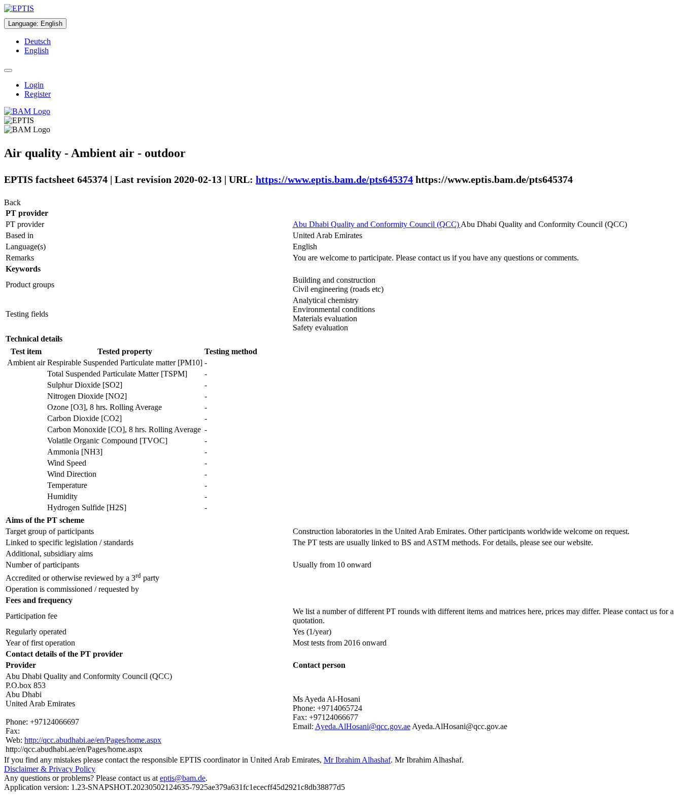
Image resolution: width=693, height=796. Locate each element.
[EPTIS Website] (19, 8)
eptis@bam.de (182, 778)
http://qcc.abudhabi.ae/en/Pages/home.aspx (92, 740)
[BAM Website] (27, 111)
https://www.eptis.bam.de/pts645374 (334, 179)
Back (12, 202)
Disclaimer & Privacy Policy (49, 769)
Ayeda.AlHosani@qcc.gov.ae (362, 726)
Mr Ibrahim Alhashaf (357, 759)
